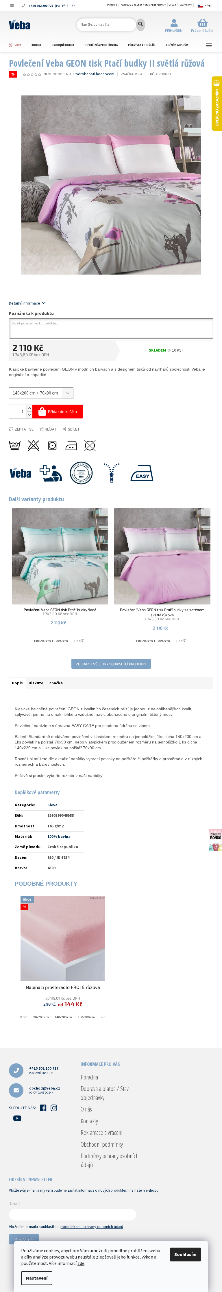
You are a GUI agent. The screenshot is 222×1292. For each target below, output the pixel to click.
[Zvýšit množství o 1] (29, 408)
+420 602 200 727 (43, 1070)
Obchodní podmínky (102, 1144)
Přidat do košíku (62, 411)
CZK (207, 5)
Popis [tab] (17, 683)
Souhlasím (185, 1254)
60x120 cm (19, 1017)
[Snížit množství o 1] (29, 415)
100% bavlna (59, 837)
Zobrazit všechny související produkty (111, 664)
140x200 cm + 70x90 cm (51, 641)
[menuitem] (20, 45)
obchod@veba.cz (44, 1090)
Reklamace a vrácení (102, 1132)
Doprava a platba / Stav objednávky (143, 5)
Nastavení (36, 1278)
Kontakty (186, 5)
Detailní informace (24, 303)
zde (80, 1263)
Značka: (132, 74)
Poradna (111, 5)
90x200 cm (41, 1017)
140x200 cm (63, 1017)
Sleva (52, 805)
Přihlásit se (24, 1239)
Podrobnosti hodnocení (93, 74)
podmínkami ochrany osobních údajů (91, 1227)
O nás (172, 5)
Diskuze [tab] (36, 683)
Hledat (140, 24)
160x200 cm (86, 1017)
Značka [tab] (56, 683)
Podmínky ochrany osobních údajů (109, 1160)
